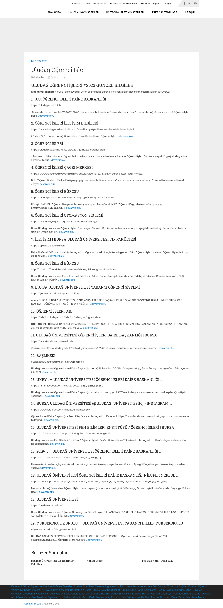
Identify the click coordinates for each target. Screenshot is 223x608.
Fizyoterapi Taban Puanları (180, 593)
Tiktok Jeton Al (72, 597)
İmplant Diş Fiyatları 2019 (46, 590)
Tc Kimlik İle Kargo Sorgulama (139, 590)
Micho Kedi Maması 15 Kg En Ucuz (101, 597)
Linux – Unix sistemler (95, 3)
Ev (32, 60)
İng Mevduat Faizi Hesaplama (122, 586)
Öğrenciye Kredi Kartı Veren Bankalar (51, 586)
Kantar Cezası (95, 560)
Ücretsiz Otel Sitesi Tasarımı (88, 586)
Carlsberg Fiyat (31, 593)
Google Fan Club (32, 604)
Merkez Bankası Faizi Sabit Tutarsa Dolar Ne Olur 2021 (91, 590)
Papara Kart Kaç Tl (81, 593)
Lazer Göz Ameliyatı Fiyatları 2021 (43, 597)
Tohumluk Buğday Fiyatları (182, 586)
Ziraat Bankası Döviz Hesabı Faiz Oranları (141, 593)
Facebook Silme (20, 586)
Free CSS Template (150, 3)
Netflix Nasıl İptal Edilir (169, 590)
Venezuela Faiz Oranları (153, 586)
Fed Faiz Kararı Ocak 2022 (157, 560)
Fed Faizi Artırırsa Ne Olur (135, 597)
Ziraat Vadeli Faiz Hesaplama (187, 597)
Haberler (42, 60)
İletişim (168, 3)
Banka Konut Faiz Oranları (55, 593)
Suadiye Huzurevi (160, 597)
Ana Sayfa (75, 3)
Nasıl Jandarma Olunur (105, 593)
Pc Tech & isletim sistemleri (123, 3)
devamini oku (46, 115)
